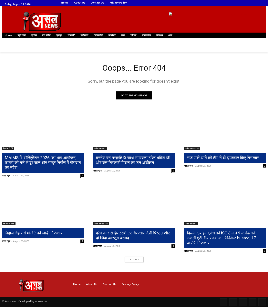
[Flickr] (243, 302)
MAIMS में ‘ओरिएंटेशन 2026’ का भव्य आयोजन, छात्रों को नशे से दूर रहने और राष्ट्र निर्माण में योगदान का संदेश (43, 162)
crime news (100, 148)
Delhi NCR (8, 148)
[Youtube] (234, 3)
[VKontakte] (262, 302)
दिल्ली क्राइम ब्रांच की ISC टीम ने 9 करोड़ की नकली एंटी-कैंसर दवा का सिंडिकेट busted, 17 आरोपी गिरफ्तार (221, 238)
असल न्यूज (6, 175)
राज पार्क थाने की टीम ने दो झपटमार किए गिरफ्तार (223, 157)
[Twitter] (223, 3)
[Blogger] (223, 302)
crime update (192, 148)
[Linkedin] (218, 3)
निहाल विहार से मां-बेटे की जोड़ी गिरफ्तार (33, 233)
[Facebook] (207, 3)
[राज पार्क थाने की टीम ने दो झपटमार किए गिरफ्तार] (225, 129)
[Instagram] (212, 3)
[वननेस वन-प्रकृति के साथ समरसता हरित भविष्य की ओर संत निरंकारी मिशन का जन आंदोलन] (134, 129)
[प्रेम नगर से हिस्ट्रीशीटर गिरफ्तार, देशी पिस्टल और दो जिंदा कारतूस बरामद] (134, 204)
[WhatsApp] (229, 3)
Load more (133, 259)
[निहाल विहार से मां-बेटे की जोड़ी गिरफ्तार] (43, 204)
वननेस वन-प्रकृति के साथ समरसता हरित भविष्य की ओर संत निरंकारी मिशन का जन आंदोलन (133, 160)
